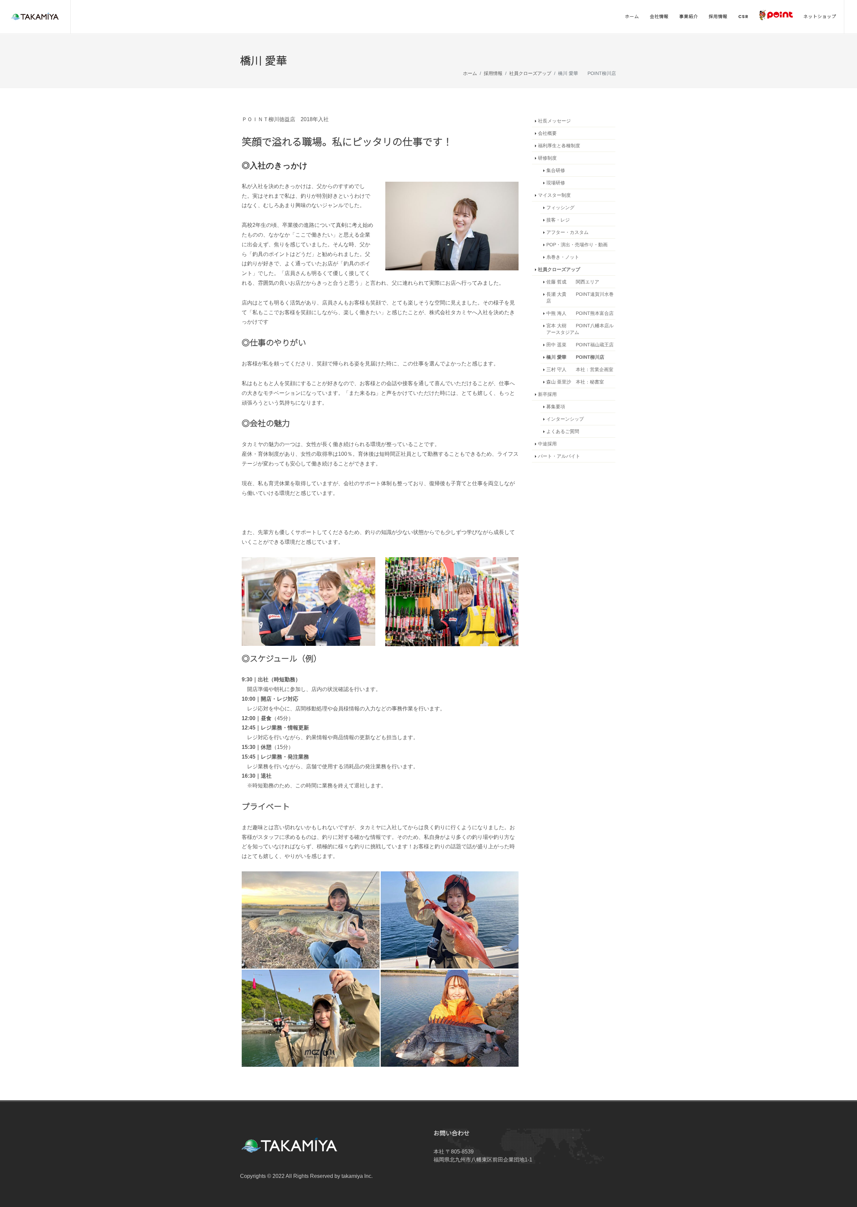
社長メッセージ (554, 120)
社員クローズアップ (530, 73)
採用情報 (493, 73)
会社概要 (547, 133)
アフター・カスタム (567, 232)
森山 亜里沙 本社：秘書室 (575, 381)
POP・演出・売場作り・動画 (577, 244)
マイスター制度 (554, 195)
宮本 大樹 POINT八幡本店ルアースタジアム (580, 329)
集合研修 (555, 170)
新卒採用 (547, 394)
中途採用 (547, 443)
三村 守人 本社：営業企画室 (579, 369)
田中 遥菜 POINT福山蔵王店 (580, 344)
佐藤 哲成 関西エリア (572, 281)
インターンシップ (565, 419)
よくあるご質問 (562, 431)
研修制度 (547, 158)
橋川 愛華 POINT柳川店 (575, 357)
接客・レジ (558, 220)
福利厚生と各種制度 (559, 145)
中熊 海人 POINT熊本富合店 (580, 313)
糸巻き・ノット (562, 257)
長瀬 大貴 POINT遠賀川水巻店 (580, 297)
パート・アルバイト (559, 456)
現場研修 (555, 182)
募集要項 (555, 406)
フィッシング (560, 207)
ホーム (470, 73)
